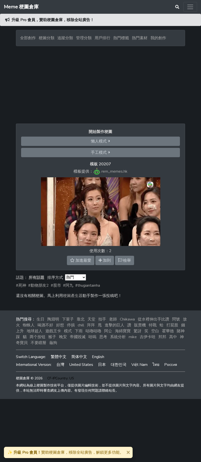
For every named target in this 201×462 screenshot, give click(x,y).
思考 (103, 337)
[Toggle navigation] (190, 7)
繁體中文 (58, 356)
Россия (170, 364)
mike (133, 337)
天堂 (91, 319)
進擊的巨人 (114, 325)
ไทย (155, 364)
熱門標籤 (121, 38)
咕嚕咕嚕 (93, 331)
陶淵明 (53, 319)
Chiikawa (127, 319)
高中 (173, 337)
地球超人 (34, 331)
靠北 (81, 319)
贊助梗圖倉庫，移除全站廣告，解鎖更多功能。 (66, 452)
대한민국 (118, 364)
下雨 (79, 331)
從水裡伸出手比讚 (153, 319)
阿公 (108, 331)
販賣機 (140, 325)
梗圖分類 (46, 38)
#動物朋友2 (38, 285)
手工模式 (100, 152)
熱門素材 (140, 38)
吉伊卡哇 (147, 337)
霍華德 (168, 331)
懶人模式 (100, 141)
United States (81, 364)
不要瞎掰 (38, 343)
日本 (102, 364)
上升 (20, 331)
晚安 (63, 337)
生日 (40, 319)
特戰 (153, 325)
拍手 (102, 319)
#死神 (21, 285)
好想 (60, 325)
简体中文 (79, 356)
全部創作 (28, 38)
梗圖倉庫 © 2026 (29, 378)
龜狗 (53, 343)
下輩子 (68, 319)
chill (81, 325)
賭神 (181, 331)
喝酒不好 (45, 325)
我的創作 (158, 38)
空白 (155, 331)
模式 (68, 331)
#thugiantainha (87, 285)
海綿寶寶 (123, 331)
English (98, 356)
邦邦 (162, 337)
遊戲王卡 (53, 331)
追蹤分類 (65, 38)
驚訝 (137, 331)
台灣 (60, 364)
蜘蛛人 (29, 325)
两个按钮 (37, 337)
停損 (71, 325)
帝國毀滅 (78, 337)
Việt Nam (139, 364)
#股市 (56, 285)
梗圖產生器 (73, 295)
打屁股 (172, 325)
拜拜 (91, 325)
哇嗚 (92, 337)
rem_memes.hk (114, 171)
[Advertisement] (100, 83)
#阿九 (68, 285)
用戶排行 (102, 38)
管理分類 (84, 38)
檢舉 (126, 260)
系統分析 (118, 337)
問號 (176, 319)
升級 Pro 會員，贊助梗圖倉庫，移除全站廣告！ (53, 20)
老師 (113, 319)
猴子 (52, 337)
